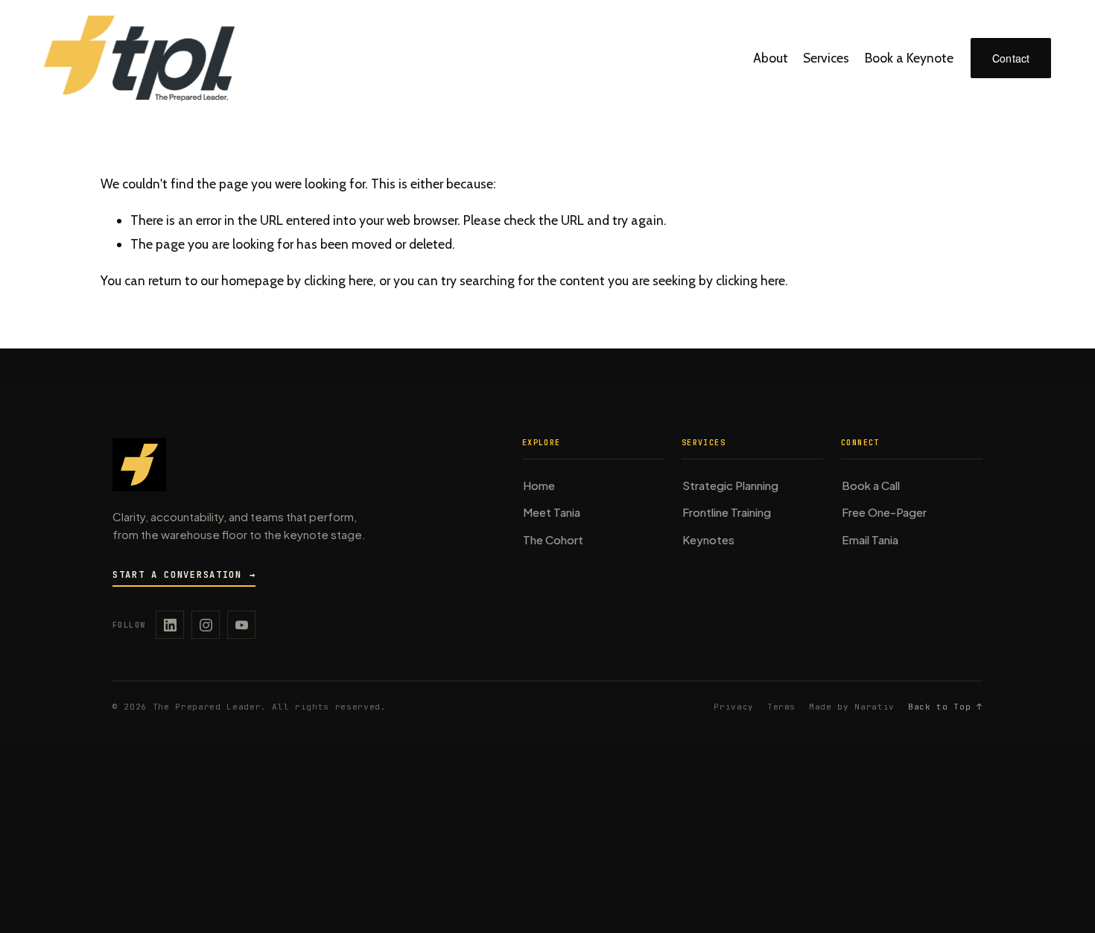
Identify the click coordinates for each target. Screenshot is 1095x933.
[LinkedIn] (170, 625)
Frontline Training (726, 512)
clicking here (338, 280)
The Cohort (553, 539)
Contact (1011, 58)
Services (826, 58)
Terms (781, 706)
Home (539, 485)
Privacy (734, 706)
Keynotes (708, 539)
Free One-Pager (884, 512)
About (770, 58)
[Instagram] (205, 625)
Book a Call (871, 485)
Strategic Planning (730, 485)
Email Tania (870, 539)
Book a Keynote (909, 58)
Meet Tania (551, 512)
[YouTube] (241, 625)
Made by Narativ (852, 706)
